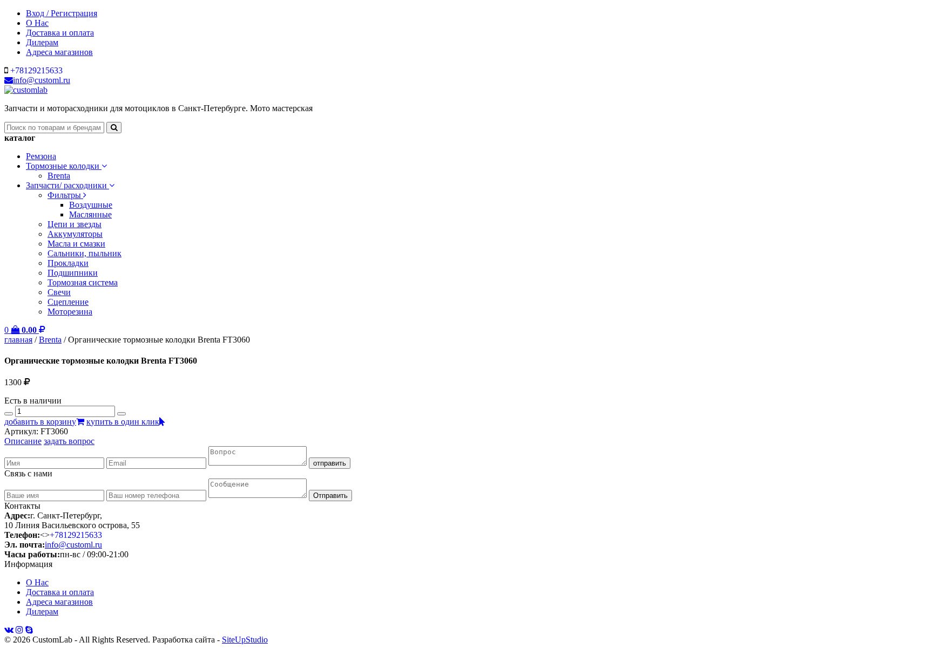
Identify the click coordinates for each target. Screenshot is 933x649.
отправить (329, 463)
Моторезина (70, 311)
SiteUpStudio (245, 639)
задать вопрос (69, 441)
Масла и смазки (76, 243)
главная (18, 339)
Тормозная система (83, 282)
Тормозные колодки (64, 165)
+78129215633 (36, 70)
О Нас (37, 23)
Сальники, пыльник (84, 253)
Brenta (59, 175)
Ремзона (41, 156)
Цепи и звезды (75, 224)
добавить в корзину (40, 421)
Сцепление (68, 301)
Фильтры (65, 195)
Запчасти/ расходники (67, 185)
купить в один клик (122, 421)
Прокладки (68, 263)
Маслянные (90, 214)
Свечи (59, 292)
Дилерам (42, 42)
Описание (23, 441)
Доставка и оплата (60, 32)
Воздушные (90, 204)
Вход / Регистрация (61, 13)
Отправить (330, 495)
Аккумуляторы (75, 233)
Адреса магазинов (59, 52)
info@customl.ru (41, 80)
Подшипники (73, 272)
